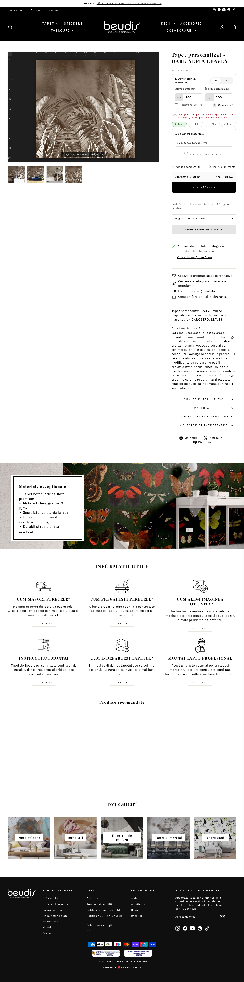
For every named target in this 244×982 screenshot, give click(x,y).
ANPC (90, 931)
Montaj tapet (51, 921)
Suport (40, 10)
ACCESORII (190, 23)
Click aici (44, 623)
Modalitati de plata (55, 916)
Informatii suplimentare (204, 416)
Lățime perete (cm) (185, 88)
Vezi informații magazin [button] (194, 257)
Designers (137, 910)
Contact (53, 10)
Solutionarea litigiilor (101, 925)
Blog (29, 10)
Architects (138, 904)
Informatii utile (53, 898)
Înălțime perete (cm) (217, 88)
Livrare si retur (52, 910)
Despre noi (15, 10)
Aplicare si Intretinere (204, 425)
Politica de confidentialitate (105, 910)
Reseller (136, 916)
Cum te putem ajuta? (204, 399)
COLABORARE (180, 30)
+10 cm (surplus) (191, 105)
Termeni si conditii (99, 904)
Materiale (204, 408)
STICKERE (73, 23)
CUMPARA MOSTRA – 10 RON (203, 229)
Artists (135, 898)
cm (216, 80)
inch (227, 80)
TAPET (48, 23)
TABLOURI (61, 30)
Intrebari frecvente (55, 904)
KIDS (166, 23)
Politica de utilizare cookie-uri (105, 917)
